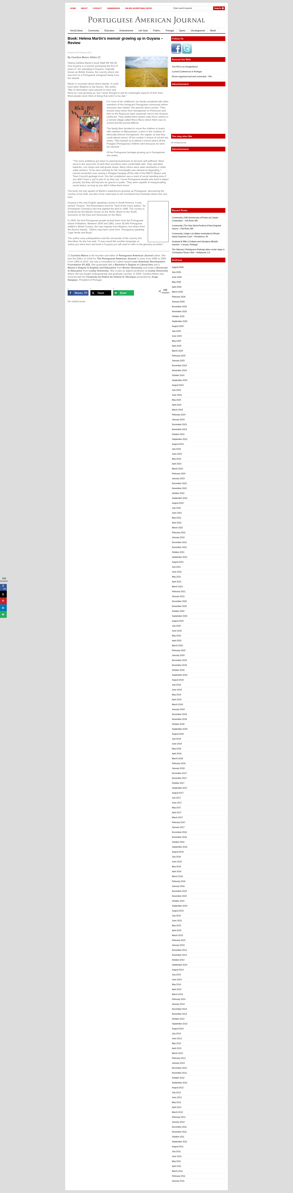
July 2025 (176, 331)
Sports (182, 30)
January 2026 (178, 301)
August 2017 (178, 793)
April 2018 (176, 753)
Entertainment (126, 30)
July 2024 (176, 390)
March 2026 (177, 292)
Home (73, 8)
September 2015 (179, 906)
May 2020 (176, 636)
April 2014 (176, 989)
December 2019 (179, 660)
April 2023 (176, 464)
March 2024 (177, 410)
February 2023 (178, 473)
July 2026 (176, 272)
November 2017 (179, 778)
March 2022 (177, 527)
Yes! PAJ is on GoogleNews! (185, 67)
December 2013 (179, 1009)
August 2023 (178, 444)
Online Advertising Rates (138, 8)
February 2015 (178, 940)
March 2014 (177, 994)
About (84, 8)
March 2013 (177, 1053)
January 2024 (178, 419)
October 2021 (178, 552)
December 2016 (179, 832)
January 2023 (178, 478)
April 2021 (176, 581)
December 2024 (179, 365)
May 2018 (176, 749)
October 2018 (178, 724)
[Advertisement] (198, 110)
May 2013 (176, 1043)
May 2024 (176, 400)
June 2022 (177, 513)
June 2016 (177, 861)
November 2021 (179, 547)
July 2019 (176, 685)
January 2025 (178, 360)
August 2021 (178, 562)
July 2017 (176, 798)
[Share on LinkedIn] (3, 607)
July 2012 (176, 1092)
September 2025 (179, 321)
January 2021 (178, 596)
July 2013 (176, 1033)
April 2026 (176, 287)
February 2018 (178, 763)
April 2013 (176, 1048)
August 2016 (178, 852)
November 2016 (179, 837)
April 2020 (176, 640)
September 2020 (179, 616)
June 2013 (177, 1038)
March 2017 (177, 817)
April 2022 (176, 523)
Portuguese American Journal (146, 20)
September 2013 (179, 1024)
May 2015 (176, 925)
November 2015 (179, 896)
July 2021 (176, 567)
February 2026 (178, 297)
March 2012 (177, 1112)
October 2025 (178, 316)
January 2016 (178, 886)
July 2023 (176, 449)
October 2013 (178, 1019)
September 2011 (179, 1141)
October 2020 (178, 611)
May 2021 (176, 577)
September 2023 (179, 439)
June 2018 (177, 744)
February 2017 (178, 822)
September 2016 (179, 847)
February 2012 (178, 1117)
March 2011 (177, 1171)
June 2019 (177, 690)
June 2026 (177, 277)
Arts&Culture (76, 30)
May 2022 (176, 518)
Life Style (143, 30)
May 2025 (176, 341)
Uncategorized (198, 30)
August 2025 (178, 326)
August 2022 (178, 503)
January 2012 (178, 1122)
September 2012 (179, 1083)
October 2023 (178, 434)
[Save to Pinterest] (3, 601)
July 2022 (176, 508)
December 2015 (179, 891)
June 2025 (177, 336)
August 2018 (178, 734)
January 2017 (178, 827)
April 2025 (176, 346)
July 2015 (176, 916)
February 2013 (178, 1058)
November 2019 (179, 665)
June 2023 (177, 454)
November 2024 (179, 370)
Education (109, 30)
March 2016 (177, 876)
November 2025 (179, 311)
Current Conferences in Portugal (187, 71)
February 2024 (178, 414)
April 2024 (176, 405)
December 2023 (179, 424)
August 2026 (178, 267)
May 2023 (176, 459)
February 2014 (178, 999)
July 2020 (176, 626)
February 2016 (178, 881)
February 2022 (178, 532)
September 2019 (179, 675)
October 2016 (178, 842)
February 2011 (178, 1176)
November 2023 (179, 429)
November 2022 (179, 488)
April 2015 (176, 930)
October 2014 (178, 960)
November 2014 (179, 955)
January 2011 (178, 1181)
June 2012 (177, 1097)
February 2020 (178, 650)
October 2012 (178, 1078)
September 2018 (179, 729)
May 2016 (176, 866)
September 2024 (179, 380)
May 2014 (176, 984)
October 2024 (178, 375)
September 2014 (179, 965)
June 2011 (177, 1156)
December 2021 (179, 542)
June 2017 (177, 803)
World (213, 30)
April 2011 (176, 1166)
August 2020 (178, 621)
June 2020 (177, 631)
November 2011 (179, 1132)
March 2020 (177, 645)
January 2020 (178, 655)
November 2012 (179, 1073)
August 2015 (178, 911)
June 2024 (177, 395)
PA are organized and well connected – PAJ (192, 76)
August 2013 (178, 1029)
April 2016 (176, 871)
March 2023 (177, 469)
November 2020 (179, 606)
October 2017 (178, 783)
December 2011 (179, 1127)
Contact (97, 8)
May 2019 (176, 694)
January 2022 (178, 537)
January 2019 (178, 709)
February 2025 (178, 356)
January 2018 (178, 768)
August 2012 (178, 1087)
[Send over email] (3, 614)
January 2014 (178, 1004)
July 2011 (176, 1151)
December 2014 (179, 950)
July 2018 (176, 739)
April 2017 (176, 812)
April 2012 (176, 1107)
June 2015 (177, 920)
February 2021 (178, 591)
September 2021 (179, 557)
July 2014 (176, 974)
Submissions (113, 8)
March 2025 (177, 351)
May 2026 (176, 282)
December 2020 (179, 601)
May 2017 (176, 807)
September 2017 (179, 788)
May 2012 (176, 1102)
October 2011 (178, 1137)
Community (93, 30)
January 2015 (178, 945)
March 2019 (177, 704)
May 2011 (176, 1161)
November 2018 (179, 719)
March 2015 (177, 935)
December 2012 (179, 1068)
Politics (156, 30)
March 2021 (177, 586)
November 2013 (179, 1014)
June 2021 (177, 572)
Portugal (170, 30)
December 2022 (179, 483)
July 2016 (176, 857)
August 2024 (178, 385)
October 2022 (178, 493)
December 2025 (179, 306)
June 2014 (177, 979)
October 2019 (178, 670)
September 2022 (179, 498)
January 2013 (178, 1063)
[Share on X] (3, 594)
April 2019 (176, 699)
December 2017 (179, 773)
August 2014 (178, 970)
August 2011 (177, 1146)
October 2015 (178, 901)
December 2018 (179, 714)
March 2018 (177, 758)
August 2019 (178, 680)
